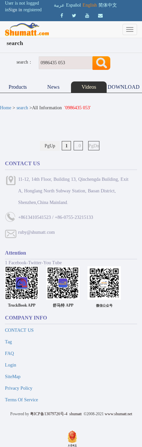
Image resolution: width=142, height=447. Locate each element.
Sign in (15, 9)
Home (5, 107)
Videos (89, 87)
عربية (59, 5)
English (90, 5)
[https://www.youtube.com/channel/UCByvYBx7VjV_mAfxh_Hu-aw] (61, 15)
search (22, 107)
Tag (8, 341)
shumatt (76, 414)
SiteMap (12, 376)
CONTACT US (19, 330)
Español (73, 5)
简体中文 (107, 5)
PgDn (94, 145)
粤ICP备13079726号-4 (48, 414)
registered (32, 9)
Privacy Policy (18, 388)
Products (18, 87)
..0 (78, 145)
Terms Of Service (21, 399)
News (53, 87)
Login (10, 365)
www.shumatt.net (118, 414)
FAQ (9, 353)
